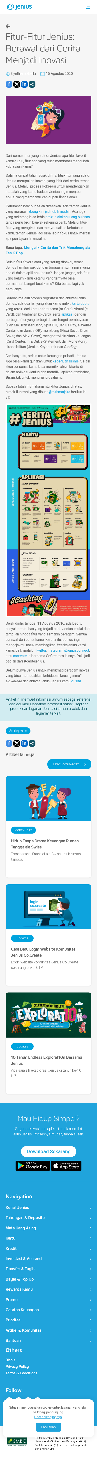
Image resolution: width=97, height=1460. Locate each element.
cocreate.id (21, 656)
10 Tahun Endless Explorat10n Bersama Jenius (46, 1060)
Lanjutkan (48, 1427)
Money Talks (23, 830)
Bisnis (10, 1360)
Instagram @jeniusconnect (68, 650)
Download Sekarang (49, 1151)
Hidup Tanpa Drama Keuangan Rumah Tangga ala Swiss (45, 844)
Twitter (40, 650)
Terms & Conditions (21, 1373)
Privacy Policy (17, 1366)
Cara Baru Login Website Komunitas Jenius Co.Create (43, 952)
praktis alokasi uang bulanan (68, 217)
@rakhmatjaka (59, 392)
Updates (22, 938)
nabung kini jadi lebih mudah (48, 211)
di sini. (76, 681)
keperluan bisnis (66, 361)
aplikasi (67, 314)
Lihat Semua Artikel (67, 764)
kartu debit (80, 303)
